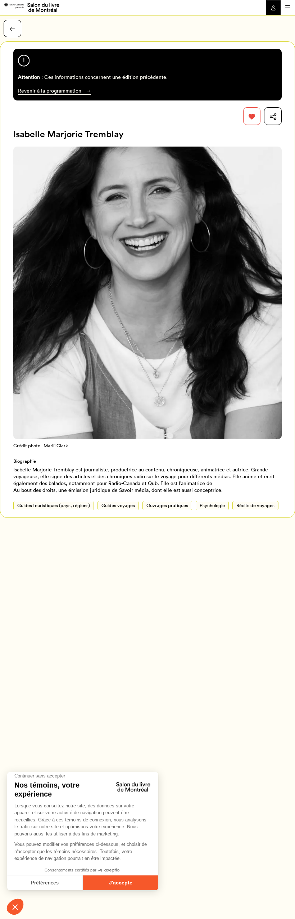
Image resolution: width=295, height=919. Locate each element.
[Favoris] (252, 116)
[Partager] (273, 116)
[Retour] (12, 28)
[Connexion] (273, 7)
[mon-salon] (31, 7)
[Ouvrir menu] (288, 7)
